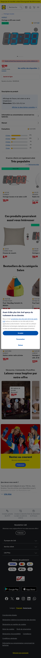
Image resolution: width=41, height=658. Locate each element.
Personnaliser (20, 339)
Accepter (20, 333)
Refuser (20, 345)
